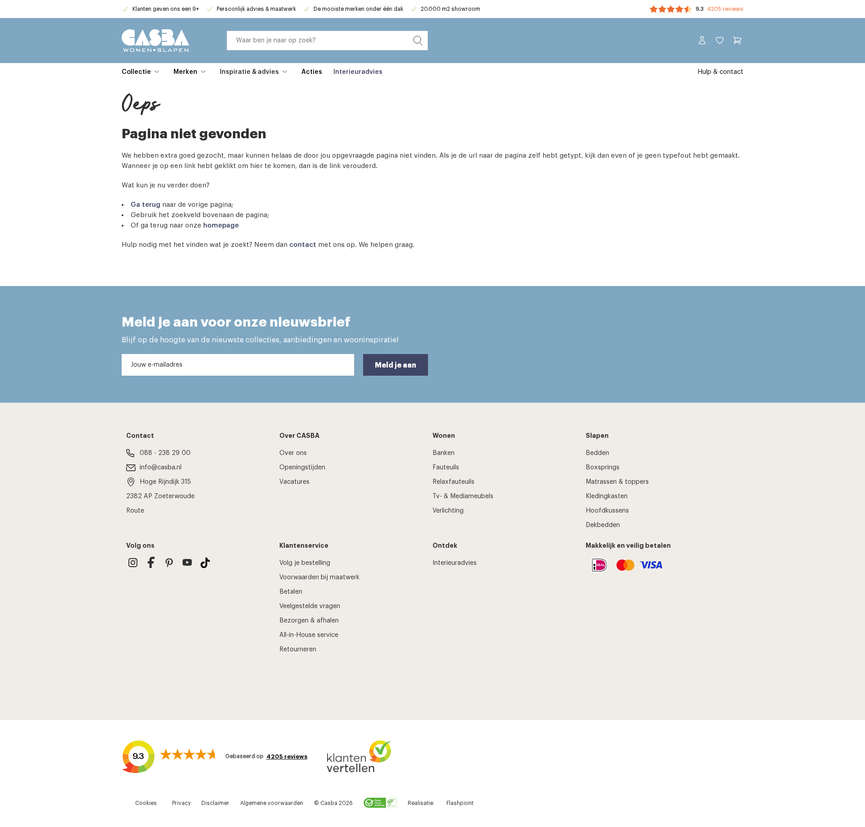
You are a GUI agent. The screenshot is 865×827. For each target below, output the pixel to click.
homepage (221, 225)
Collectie (136, 72)
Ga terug (145, 204)
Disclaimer (215, 803)
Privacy (181, 803)
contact (302, 244)
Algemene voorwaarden (271, 803)
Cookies (146, 803)
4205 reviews (725, 9)
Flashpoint (459, 803)
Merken (185, 72)
